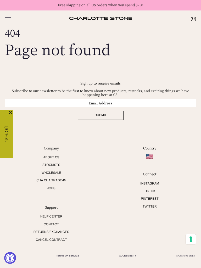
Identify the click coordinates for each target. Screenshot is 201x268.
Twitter (150, 206)
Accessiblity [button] (127, 255)
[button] (8, 18)
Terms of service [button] (67, 255)
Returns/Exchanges (51, 232)
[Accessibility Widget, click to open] (10, 258)
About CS (51, 157)
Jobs (51, 188)
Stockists (51, 165)
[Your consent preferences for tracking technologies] (191, 239)
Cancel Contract (51, 240)
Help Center (51, 216)
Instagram (149, 183)
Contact (51, 224)
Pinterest (149, 198)
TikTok (149, 191)
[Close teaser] (10, 112)
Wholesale (51, 173)
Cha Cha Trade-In (51, 180)
